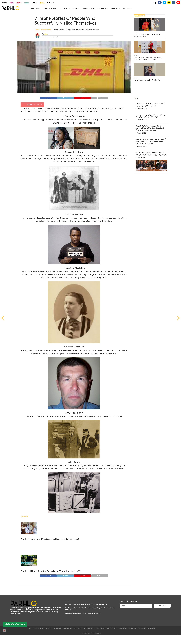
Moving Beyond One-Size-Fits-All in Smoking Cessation (82, 613)
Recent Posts (139, 16)
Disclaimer (142, 628)
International (46, 30)
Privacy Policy (132, 628)
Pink (12, 3)
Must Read (35, 8)
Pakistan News (50, 8)
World (50, 3)
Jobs (74, 628)
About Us (36, 628)
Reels (26, 3)
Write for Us (151, 628)
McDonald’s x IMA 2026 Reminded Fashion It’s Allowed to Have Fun (86, 604)
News (18, 3)
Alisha (46, 34)
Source (24, 516)
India (42, 3)
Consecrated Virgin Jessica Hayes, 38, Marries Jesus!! (54, 539)
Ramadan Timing (112, 628)
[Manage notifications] (4, 630)
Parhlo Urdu (89, 8)
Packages (115, 8)
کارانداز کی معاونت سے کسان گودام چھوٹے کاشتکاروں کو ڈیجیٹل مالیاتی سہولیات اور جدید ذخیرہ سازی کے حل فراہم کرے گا (150, 128)
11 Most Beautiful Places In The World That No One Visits (56, 571)
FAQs (41, 628)
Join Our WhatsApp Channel (15, 624)
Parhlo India (58, 628)
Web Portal (81, 628)
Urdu (34, 3)
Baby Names (90, 628)
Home (4, 3)
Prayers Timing (100, 628)
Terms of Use (123, 628)
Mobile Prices (67, 628)
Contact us (48, 628)
